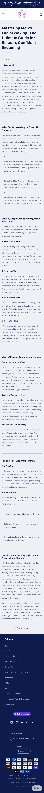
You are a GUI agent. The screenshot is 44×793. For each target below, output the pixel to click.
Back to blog (23, 628)
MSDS (7, 683)
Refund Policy (10, 667)
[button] (3, 14)
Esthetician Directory (13, 694)
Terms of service (17, 782)
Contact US (9, 704)
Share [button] (7, 59)
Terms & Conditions (12, 661)
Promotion (9, 678)
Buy (6, 688)
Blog (6, 645)
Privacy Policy (10, 656)
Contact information (23, 786)
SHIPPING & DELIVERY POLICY (17, 672)
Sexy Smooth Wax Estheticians (17, 699)
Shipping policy (30, 782)
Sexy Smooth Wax (20, 776)
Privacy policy (31, 778)
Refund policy (20, 778)
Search (7, 651)
